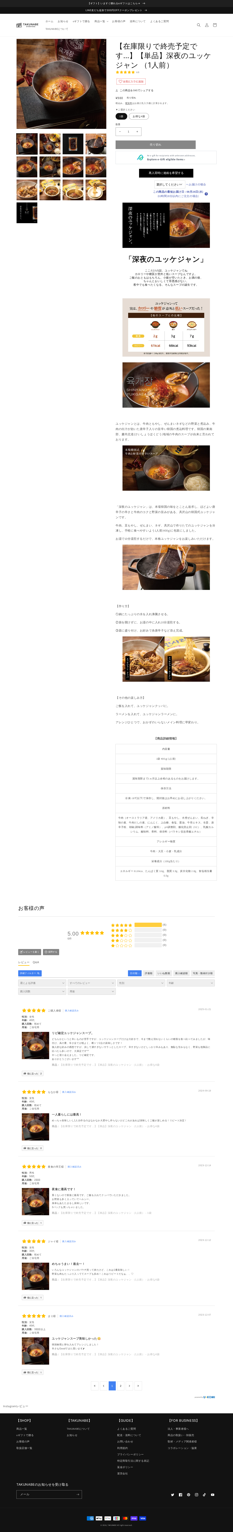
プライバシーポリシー (130, 1454)
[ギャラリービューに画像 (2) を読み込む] (49, 143)
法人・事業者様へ (178, 1428)
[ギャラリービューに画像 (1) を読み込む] (26, 143)
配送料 (128, 103)
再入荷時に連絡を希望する (166, 172)
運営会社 (122, 1473)
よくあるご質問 (126, 1428)
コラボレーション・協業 (182, 1448)
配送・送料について (129, 1435)
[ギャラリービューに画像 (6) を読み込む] (49, 166)
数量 (118, 124)
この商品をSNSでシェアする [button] (136, 90)
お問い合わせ (125, 1441)
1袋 (121, 116)
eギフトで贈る (25, 1435)
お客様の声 (23, 1441)
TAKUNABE (112, 1525)
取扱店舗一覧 (24, 1448)
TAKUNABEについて (78, 1428)
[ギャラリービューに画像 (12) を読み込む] (95, 189)
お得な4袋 (139, 116)
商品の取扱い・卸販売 (181, 1435)
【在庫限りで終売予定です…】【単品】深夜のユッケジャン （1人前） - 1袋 (106, 1212)
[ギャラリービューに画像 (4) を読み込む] (95, 143)
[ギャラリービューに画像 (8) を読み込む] (95, 166)
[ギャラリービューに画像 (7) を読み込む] (73, 166)
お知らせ (72, 1435)
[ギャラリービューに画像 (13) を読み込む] (26, 212)
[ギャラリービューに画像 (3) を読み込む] (73, 143)
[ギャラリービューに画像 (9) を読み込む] (26, 189)
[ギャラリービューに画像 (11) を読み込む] (73, 189)
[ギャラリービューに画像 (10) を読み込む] (49, 189)
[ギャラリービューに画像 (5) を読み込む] (26, 166)
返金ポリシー (125, 1467)
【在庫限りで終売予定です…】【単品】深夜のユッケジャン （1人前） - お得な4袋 (110, 1064)
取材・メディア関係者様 (182, 1441)
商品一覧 (21, 1428)
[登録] (78, 1494)
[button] (101, 21)
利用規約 (122, 1448)
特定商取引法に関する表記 (133, 1460)
